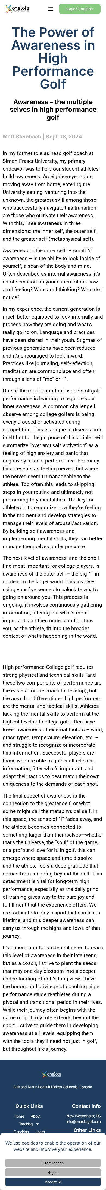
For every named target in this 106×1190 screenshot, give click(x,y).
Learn (40, 1131)
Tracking (26, 1124)
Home (19, 1116)
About (35, 1116)
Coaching (21, 1131)
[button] (51, 9)
